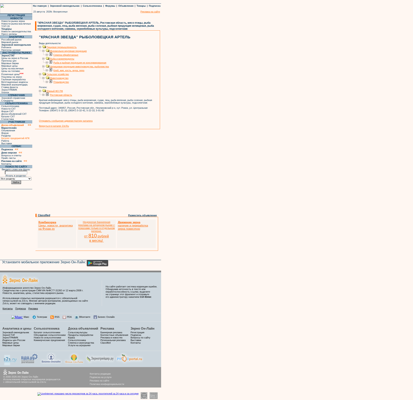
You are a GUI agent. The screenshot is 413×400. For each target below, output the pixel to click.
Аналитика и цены (16, 328)
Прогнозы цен (8, 60)
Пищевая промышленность (61, 47)
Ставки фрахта (9, 87)
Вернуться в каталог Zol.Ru (54, 126)
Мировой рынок (9, 42)
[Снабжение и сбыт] (10, 364)
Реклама (33, 308)
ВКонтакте (84, 317)
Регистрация (137, 332)
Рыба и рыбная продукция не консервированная (79, 62)
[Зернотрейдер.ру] (100, 362)
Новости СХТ (8, 108)
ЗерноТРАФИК (9, 89)
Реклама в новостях (111, 337)
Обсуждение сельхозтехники (50, 335)
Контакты (6, 164)
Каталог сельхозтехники (47, 332)
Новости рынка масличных (16, 23)
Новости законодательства (16, 31)
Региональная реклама (113, 340)
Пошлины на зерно (11, 77)
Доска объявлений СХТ (14, 114)
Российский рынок (11, 39)
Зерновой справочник (13, 98)
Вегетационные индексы (14, 82)
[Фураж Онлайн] (74, 362)
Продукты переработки (80, 335)
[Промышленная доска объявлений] (29, 363)
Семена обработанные (65, 55)
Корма (71, 337)
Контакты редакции (100, 373)
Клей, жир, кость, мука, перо (68, 70)
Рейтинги (6, 47)
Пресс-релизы (9, 34)
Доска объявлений (83, 328)
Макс (26, 317)
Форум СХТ (7, 111)
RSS (57, 317)
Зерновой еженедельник (65, 6)
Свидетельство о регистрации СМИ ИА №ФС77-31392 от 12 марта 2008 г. (43, 290)
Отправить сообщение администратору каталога (65, 120)
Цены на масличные (12, 68)
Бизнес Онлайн (106, 317)
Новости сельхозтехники (47, 337)
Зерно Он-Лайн (142, 328)
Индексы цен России (13, 340)
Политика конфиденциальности (107, 384)
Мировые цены (9, 66)
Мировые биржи (10, 63)
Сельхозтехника (92, 6)
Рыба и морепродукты (62, 58)
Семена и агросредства (81, 342)
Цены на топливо (10, 71)
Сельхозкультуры (77, 332)
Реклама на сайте (99, 380)
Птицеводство (61, 82)
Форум (5, 133)
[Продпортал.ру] (129, 362)
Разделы (6, 135)
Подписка (154, 6)
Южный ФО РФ (54, 91)
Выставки (6, 143)
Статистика (7, 119)
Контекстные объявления (114, 335)
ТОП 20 (5, 26)
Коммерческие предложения (49, 340)
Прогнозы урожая (10, 50)
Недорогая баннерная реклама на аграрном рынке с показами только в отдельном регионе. (96, 231)
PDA (69, 317)
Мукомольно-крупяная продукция (68, 51)
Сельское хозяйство (57, 74)
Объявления (125, 6)
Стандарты (7, 100)
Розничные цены (12, 74)
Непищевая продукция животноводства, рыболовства (79, 66)
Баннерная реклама (111, 332)
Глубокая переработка (13, 79)
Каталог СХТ (8, 116)
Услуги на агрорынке (79, 345)
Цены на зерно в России (14, 58)
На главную (40, 6)
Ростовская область (61, 95)
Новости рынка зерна (13, 21)
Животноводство (59, 78)
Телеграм (42, 317)
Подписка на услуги (100, 377)
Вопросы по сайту (140, 337)
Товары (141, 6)
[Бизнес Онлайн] (51, 362)
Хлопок (5, 92)
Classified (44, 215)
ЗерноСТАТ (8, 335)
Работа (5, 141)
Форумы (110, 6)
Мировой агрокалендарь (14, 84)
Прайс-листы (8, 158)
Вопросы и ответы (11, 155)
